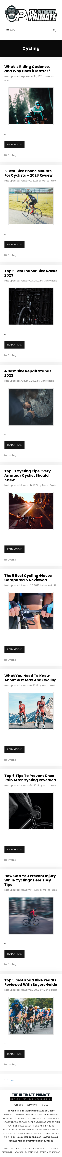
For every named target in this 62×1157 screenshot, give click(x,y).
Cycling (12, 155)
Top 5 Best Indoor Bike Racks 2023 (30, 273)
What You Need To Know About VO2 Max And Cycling (30, 678)
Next (15, 1080)
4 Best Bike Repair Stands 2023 (27, 373)
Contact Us (18, 1148)
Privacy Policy (34, 1148)
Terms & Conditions (50, 1152)
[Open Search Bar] (54, 30)
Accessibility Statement (26, 1152)
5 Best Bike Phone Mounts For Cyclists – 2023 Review (28, 173)
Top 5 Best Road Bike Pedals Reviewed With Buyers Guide (30, 982)
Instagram (31, 1105)
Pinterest (44, 1105)
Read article (14, 144)
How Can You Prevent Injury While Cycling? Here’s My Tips (30, 880)
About (7, 1148)
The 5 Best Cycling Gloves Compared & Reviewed (28, 577)
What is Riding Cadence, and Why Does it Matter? (27, 69)
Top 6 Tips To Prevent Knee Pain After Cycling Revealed (30, 778)
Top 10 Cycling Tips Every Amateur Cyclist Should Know (27, 475)
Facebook (18, 1105)
